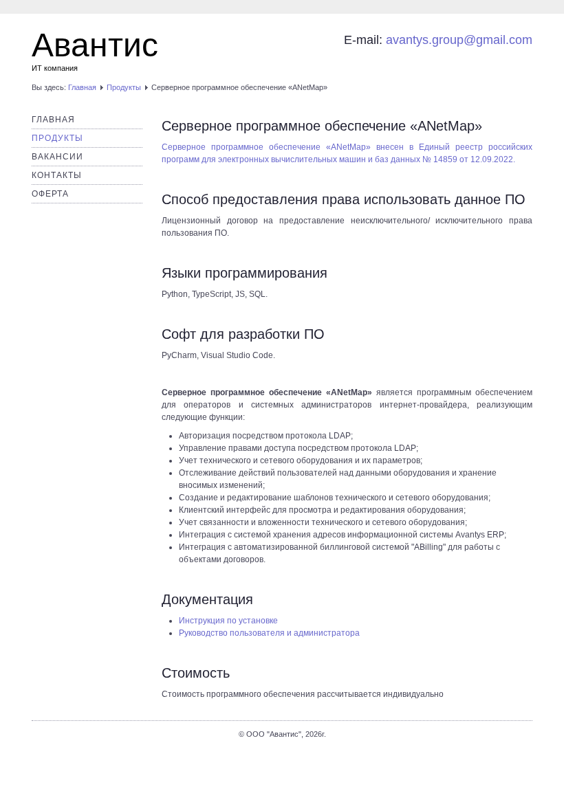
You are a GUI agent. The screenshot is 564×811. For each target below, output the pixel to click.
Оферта (50, 194)
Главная (82, 87)
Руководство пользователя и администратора (269, 633)
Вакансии (57, 157)
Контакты (57, 175)
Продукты (124, 87)
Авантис (95, 45)
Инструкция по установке (228, 620)
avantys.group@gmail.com (459, 40)
